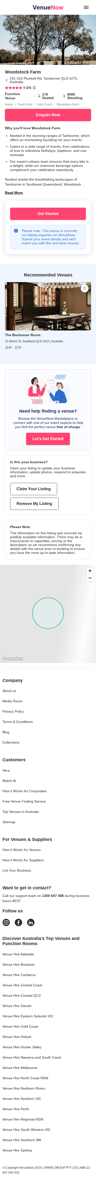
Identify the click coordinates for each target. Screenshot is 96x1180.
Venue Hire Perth (15, 1109)
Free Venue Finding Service (24, 801)
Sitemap (8, 822)
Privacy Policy (13, 711)
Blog (5, 732)
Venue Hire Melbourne (19, 1068)
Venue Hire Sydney (17, 1150)
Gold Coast (44, 104)
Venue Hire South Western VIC (26, 1130)
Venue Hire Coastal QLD (21, 995)
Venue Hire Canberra (18, 975)
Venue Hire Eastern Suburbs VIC (27, 1016)
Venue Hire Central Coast (22, 985)
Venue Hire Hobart (16, 1037)
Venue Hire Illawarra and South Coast (31, 1057)
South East (25, 104)
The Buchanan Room (22, 335)
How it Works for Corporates (24, 791)
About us (9, 691)
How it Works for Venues (21, 850)
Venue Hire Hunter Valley (21, 1047)
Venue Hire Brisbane (18, 964)
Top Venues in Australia (20, 812)
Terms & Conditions (17, 722)
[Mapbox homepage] (12, 659)
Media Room (12, 701)
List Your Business (16, 870)
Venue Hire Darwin (17, 1006)
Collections (10, 742)
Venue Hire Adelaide (18, 954)
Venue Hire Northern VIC (21, 1099)
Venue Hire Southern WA (21, 1140)
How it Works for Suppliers (23, 860)
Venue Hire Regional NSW (22, 1119)
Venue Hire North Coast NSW (25, 1078)
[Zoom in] (90, 570)
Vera (6, 770)
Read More (14, 193)
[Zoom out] (90, 577)
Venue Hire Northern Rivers (23, 1088)
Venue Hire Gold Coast (20, 1026)
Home (9, 104)
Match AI (9, 781)
